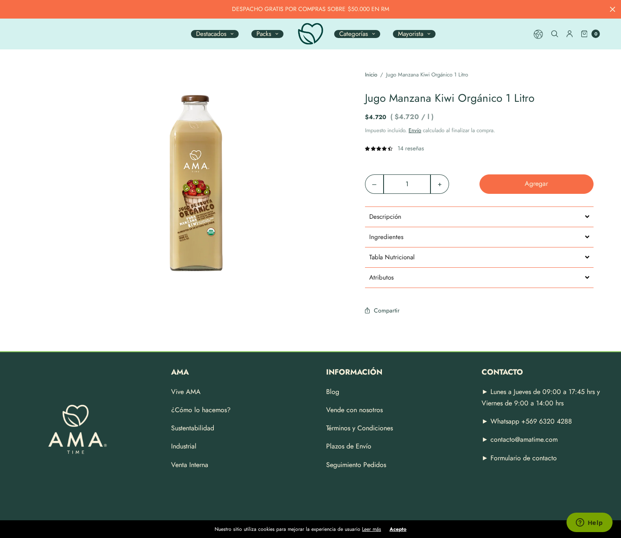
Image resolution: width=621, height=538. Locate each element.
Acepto (397, 529)
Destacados (211, 34)
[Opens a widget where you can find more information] (589, 523)
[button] (479, 217)
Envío (415, 130)
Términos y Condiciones (359, 428)
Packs (263, 34)
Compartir (387, 310)
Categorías (353, 34)
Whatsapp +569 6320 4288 (530, 421)
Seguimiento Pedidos (356, 465)
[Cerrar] (612, 9)
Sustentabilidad (192, 428)
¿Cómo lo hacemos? (201, 410)
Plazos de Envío (348, 446)
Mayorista (410, 34)
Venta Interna (189, 465)
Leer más (371, 529)
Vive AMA (186, 392)
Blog (332, 392)
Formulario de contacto (523, 458)
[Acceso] (570, 33)
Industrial (183, 446)
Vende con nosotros (354, 410)
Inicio (371, 75)
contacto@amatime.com (524, 439)
